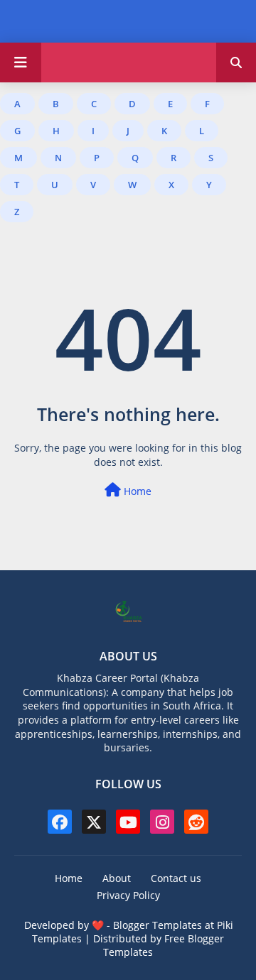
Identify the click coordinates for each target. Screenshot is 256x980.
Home (136, 491)
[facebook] (60, 822)
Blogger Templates (157, 925)
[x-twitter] (94, 822)
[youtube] (128, 822)
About (116, 878)
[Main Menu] (20, 62)
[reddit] (196, 822)
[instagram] (162, 822)
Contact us (176, 878)
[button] (236, 62)
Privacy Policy (128, 895)
